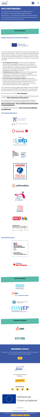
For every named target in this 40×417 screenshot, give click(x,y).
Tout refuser (20, 415)
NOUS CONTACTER (20, 380)
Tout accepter (13, 415)
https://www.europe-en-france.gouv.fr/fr (18, 97)
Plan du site (20, 407)
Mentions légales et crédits (20, 410)
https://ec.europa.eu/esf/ (8, 103)
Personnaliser (26, 415)
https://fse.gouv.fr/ (22, 93)
